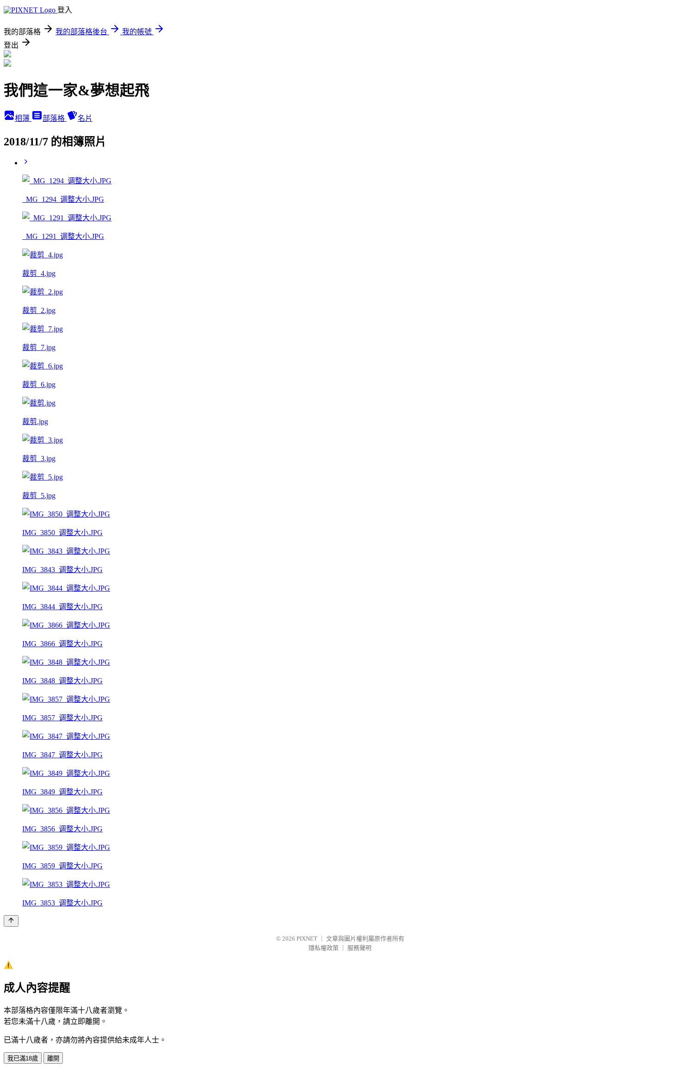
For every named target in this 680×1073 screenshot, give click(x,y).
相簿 (23, 118)
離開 (53, 1058)
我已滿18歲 (22, 1058)
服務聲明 (359, 947)
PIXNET (307, 938)
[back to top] (11, 921)
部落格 (55, 118)
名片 (85, 118)
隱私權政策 (324, 947)
